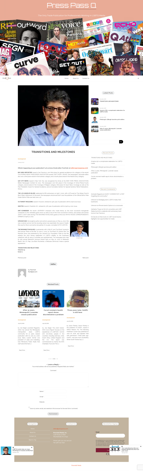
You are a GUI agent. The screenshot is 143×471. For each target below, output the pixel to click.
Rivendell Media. (76, 465)
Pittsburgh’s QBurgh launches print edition (112, 119)
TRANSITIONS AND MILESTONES (109, 101)
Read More (22, 350)
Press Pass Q (71, 5)
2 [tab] (50, 358)
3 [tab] (52, 358)
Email (42, 396)
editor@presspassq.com (79, 168)
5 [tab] (55, 358)
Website (41, 402)
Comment (53, 370)
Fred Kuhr (33, 270)
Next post (86, 258)
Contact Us (85, 78)
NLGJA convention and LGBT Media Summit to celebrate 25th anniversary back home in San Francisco (106, 211)
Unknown (94, 200)
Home (66, 78)
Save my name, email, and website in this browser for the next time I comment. (54, 408)
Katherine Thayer (96, 209)
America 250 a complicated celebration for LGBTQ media (112, 111)
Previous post (22, 258)
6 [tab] (57, 358)
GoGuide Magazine (97, 194)
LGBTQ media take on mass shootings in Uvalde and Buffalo (22, 450)
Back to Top (32, 440)
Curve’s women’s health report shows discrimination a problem (53, 312)
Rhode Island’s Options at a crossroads (111, 205)
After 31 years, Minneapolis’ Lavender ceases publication (29, 312)
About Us (76, 78)
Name (42, 391)
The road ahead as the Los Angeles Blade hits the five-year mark (130, 449)
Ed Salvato (94, 217)
